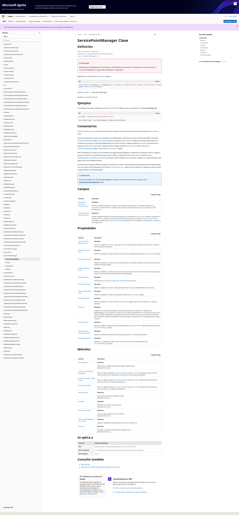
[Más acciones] (160, 34)
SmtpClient (93, 158)
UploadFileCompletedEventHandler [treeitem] (15, 290)
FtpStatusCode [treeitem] (8, 123)
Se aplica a (203, 52)
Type (105, 405)
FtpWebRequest (83, 158)
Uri (125, 382)
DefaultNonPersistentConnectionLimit (83, 204)
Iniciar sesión (232, 16)
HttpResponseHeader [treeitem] (10, 174)
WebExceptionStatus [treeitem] (10, 320)
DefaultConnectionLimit (150, 218)
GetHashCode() (83, 392)
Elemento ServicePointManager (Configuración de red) (100, 467)
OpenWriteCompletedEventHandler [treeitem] (15, 242)
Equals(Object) (82, 362)
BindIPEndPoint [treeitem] (8, 61)
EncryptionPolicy (83, 277)
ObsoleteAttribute (91, 97)
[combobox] (21, 36)
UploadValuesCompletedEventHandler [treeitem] (16, 310)
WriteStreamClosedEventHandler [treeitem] (14, 358)
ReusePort (81, 307)
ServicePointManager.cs (90, 56)
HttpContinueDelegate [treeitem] (11, 136)
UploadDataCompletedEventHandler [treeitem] (15, 283)
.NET (85, 34)
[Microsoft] (3, 16)
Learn (79, 34)
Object (87, 92)
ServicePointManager (85, 131)
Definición (203, 38)
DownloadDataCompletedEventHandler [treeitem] (16, 95)
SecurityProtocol (83, 322)
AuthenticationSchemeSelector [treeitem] (13, 54)
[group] (119, 86)
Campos (202, 45)
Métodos (203, 50)
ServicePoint (100, 76)
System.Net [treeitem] (7, 44)
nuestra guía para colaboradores (92, 493)
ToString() (81, 426)
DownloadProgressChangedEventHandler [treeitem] (17, 102)
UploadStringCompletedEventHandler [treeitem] (15, 303)
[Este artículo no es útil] (225, 61)
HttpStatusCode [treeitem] (9, 177)
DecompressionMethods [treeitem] (11, 82)
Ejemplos (203, 40)
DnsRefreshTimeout (84, 259)
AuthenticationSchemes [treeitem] (11, 51)
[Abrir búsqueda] (226, 16)
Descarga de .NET (230, 21)
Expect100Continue (84, 284)
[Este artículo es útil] (223, 61)
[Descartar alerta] (235, 3)
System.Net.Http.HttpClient (89, 182)
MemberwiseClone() (84, 410)
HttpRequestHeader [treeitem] (10, 170)
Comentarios (204, 43)
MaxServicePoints (83, 298)
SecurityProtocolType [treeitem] (10, 249)
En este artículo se (116, 167)
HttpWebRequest (146, 155)
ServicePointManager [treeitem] (12, 259)
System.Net (94, 51)
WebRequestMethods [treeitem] (10, 334)
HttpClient (135, 155)
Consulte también (205, 55)
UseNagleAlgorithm (84, 338)
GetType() (81, 401)
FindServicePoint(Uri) (84, 385)
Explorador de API (94, 34)
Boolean (111, 245)
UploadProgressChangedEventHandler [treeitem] (16, 296)
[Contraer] (39, 32)
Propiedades (204, 48)
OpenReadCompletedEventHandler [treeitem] (15, 235)
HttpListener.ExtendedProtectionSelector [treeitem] (16, 143)
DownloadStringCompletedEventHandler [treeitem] (16, 109)
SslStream (102, 158)
